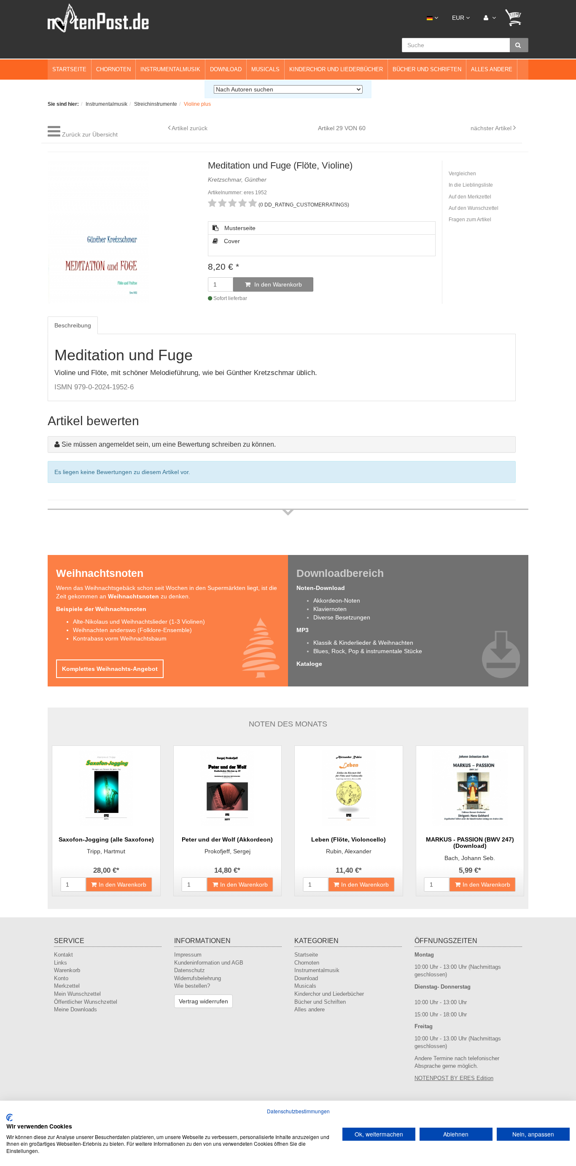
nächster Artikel (492, 128)
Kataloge (309, 663)
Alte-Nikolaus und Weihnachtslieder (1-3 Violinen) (139, 621)
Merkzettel (67, 986)
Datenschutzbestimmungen (298, 1111)
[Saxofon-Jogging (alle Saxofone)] (106, 788)
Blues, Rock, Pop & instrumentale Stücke (367, 651)
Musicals (265, 69)
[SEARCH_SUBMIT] (519, 45)
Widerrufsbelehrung (197, 978)
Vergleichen (462, 174)
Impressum (188, 955)
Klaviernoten (330, 609)
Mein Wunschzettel (77, 994)
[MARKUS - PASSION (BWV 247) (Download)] (470, 788)
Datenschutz (189, 970)
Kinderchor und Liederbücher (336, 69)
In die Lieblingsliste (471, 185)
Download (226, 69)
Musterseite (239, 228)
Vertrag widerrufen (203, 1001)
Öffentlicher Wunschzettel (85, 1002)
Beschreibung (72, 325)
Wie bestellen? (192, 986)
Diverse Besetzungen (341, 617)
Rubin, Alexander (348, 851)
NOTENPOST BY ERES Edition (454, 1078)
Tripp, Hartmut (106, 851)
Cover (231, 241)
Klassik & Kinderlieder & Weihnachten (363, 642)
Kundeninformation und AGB (208, 963)
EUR (459, 17)
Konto (61, 978)
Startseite (69, 69)
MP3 (302, 630)
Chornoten (113, 69)
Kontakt (63, 955)
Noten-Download (320, 587)
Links (60, 963)
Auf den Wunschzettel (473, 208)
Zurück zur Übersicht (90, 134)
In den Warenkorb (277, 284)
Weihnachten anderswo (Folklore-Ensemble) (132, 630)
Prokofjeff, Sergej (227, 851)
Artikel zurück (189, 128)
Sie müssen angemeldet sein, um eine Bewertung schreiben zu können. (169, 444)
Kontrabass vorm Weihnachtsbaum (120, 638)
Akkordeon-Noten (336, 600)
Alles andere (491, 69)
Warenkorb (67, 970)
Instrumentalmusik (170, 69)
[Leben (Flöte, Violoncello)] (349, 788)
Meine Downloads (75, 1009)
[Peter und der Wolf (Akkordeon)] (228, 788)
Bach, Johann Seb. (469, 858)
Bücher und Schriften (427, 69)
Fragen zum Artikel (470, 219)
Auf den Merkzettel (470, 197)
